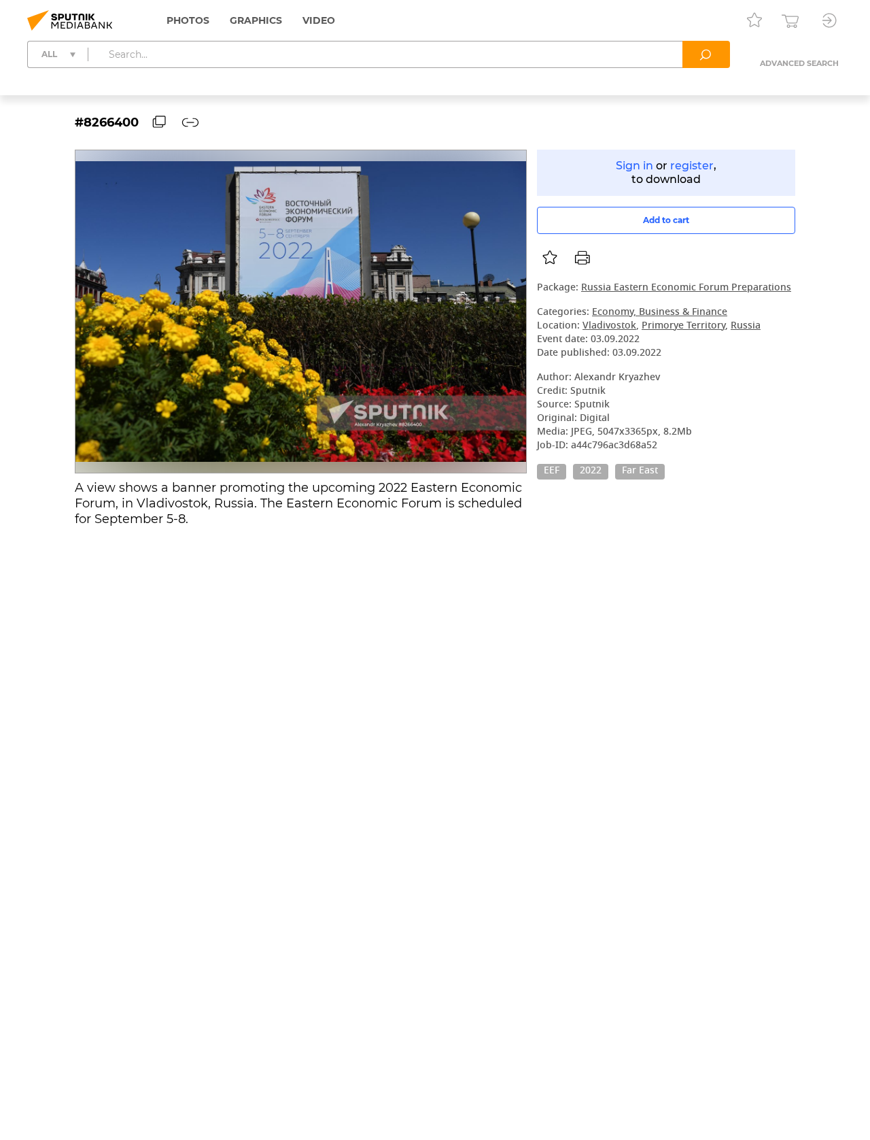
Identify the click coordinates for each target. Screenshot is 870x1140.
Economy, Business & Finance (659, 312)
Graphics (256, 20)
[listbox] (550, 258)
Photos (188, 20)
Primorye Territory (683, 326)
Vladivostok (609, 326)
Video (318, 20)
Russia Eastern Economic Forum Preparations (686, 288)
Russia (746, 326)
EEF (551, 471)
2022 (591, 471)
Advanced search (799, 63)
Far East (640, 471)
